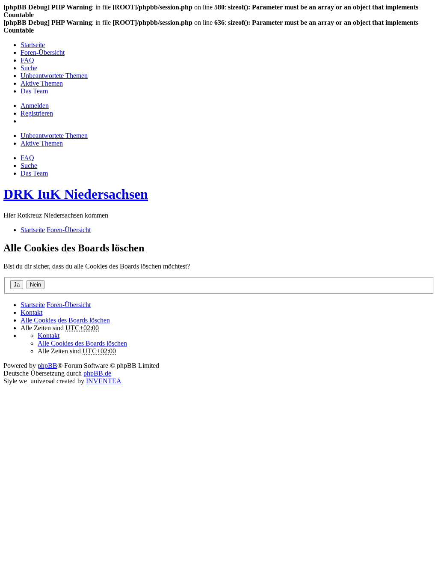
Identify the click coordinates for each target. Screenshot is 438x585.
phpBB (47, 365)
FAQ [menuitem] (27, 60)
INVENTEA (103, 381)
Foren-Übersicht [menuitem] (43, 52)
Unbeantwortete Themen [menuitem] (54, 75)
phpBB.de (97, 373)
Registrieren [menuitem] (37, 113)
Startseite (33, 304)
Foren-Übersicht (69, 304)
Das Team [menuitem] (34, 91)
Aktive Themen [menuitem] (42, 83)
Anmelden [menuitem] (35, 105)
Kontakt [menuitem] (31, 312)
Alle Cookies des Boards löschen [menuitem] (65, 320)
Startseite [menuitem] (33, 44)
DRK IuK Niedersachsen (75, 194)
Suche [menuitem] (29, 68)
